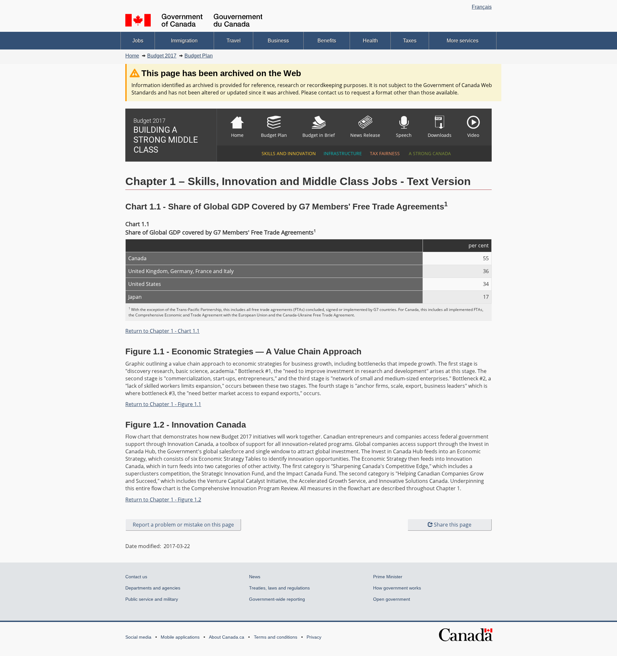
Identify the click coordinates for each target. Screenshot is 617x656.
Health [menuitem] (370, 40)
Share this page (452, 524)
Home (132, 55)
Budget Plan (198, 55)
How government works (397, 587)
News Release (365, 135)
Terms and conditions (275, 637)
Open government (391, 599)
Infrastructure (342, 153)
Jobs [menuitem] (137, 40)
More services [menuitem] (462, 40)
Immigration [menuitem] (184, 40)
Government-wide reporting (277, 599)
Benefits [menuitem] (326, 40)
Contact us (136, 576)
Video (473, 135)
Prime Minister (387, 576)
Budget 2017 (161, 55)
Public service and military (151, 599)
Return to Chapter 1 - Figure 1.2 (163, 499)
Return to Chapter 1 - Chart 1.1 (162, 330)
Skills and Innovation (288, 153)
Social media (138, 637)
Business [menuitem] (278, 40)
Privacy (314, 637)
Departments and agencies (152, 587)
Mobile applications (180, 637)
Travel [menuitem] (234, 40)
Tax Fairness (384, 153)
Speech (404, 135)
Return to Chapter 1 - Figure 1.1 (163, 404)
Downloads (440, 135)
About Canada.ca (226, 637)
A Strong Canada (429, 153)
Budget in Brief (318, 135)
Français (482, 7)
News (254, 576)
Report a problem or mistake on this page (183, 524)
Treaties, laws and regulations (279, 587)
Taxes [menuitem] (409, 40)
